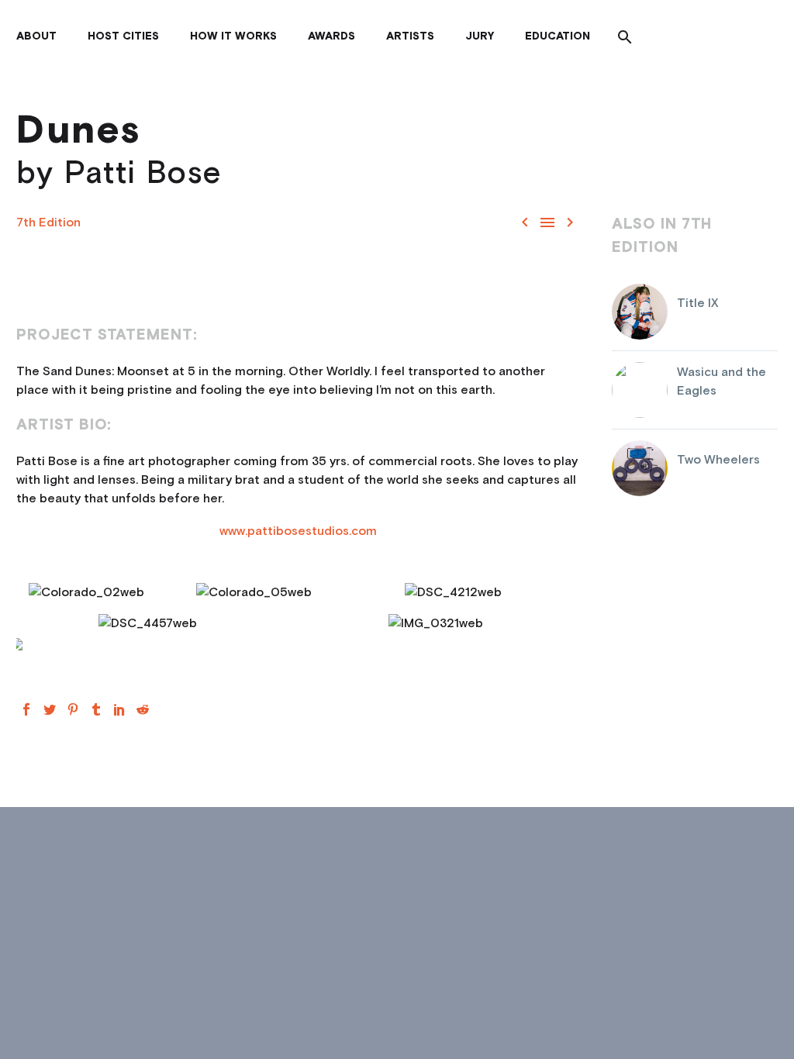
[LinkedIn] (119, 709)
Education (557, 36)
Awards (331, 36)
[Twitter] (49, 709)
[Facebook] (26, 709)
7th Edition (48, 222)
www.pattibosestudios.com (298, 531)
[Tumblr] (96, 709)
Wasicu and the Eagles (721, 381)
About (36, 36)
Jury (479, 36)
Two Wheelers (718, 460)
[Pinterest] (73, 709)
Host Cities (123, 36)
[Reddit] (142, 709)
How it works (233, 36)
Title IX (698, 303)
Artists (410, 36)
